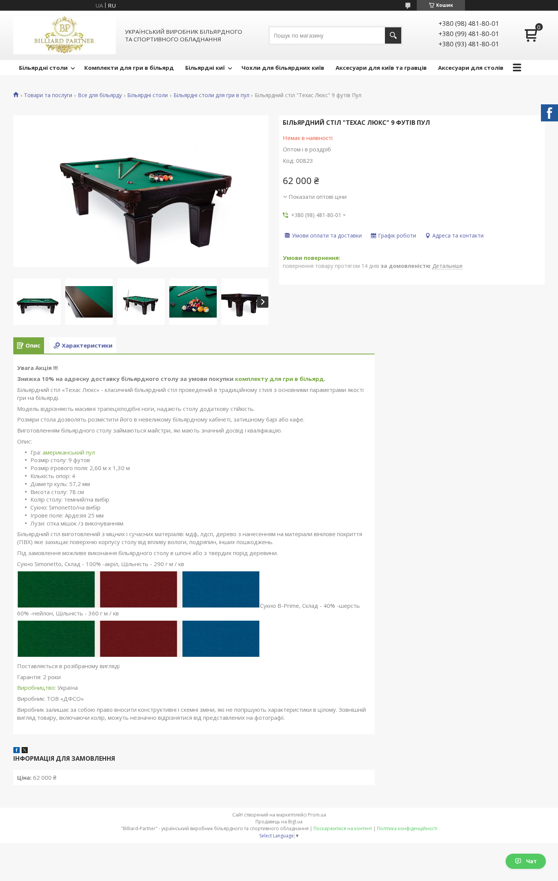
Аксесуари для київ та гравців (381, 67)
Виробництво (36, 687)
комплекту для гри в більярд (279, 378)
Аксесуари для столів (470, 67)
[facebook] (16, 751)
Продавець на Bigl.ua (279, 821)
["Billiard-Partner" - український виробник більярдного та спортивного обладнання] (64, 35)
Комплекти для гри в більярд (129, 67)
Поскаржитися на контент (343, 828)
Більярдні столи (43, 67)
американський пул (69, 452)
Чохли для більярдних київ (282, 67)
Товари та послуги (48, 95)
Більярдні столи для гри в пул (211, 95)
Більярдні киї (205, 67)
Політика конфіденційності (407, 828)
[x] (25, 751)
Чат (531, 861)
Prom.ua (317, 815)
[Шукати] (393, 35)
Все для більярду (100, 95)
